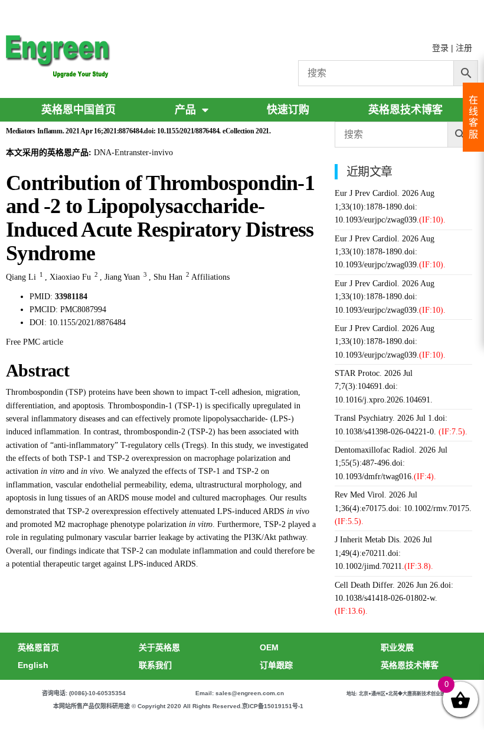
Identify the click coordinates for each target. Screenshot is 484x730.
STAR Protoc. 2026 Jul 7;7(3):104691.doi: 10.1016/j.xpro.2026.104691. (384, 386)
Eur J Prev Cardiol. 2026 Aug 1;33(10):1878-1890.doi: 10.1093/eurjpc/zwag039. (390, 206)
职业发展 (397, 647)
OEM (269, 647)
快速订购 (288, 110)
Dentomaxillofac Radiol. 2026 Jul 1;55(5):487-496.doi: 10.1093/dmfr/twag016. (391, 463)
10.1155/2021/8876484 (87, 322)
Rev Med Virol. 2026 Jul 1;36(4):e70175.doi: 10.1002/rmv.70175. (403, 508)
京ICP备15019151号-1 (272, 706)
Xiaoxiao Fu (70, 277)
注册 (464, 48)
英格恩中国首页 (78, 110)
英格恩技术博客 (405, 110)
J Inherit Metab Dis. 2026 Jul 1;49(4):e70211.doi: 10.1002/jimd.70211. (384, 553)
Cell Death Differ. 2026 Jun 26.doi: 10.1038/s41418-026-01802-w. (394, 598)
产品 (185, 110)
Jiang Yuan (122, 277)
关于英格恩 (159, 647)
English (33, 665)
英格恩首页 (38, 647)
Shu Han (167, 277)
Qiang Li (21, 277)
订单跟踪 (276, 665)
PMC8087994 (83, 309)
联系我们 (155, 665)
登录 (440, 48)
